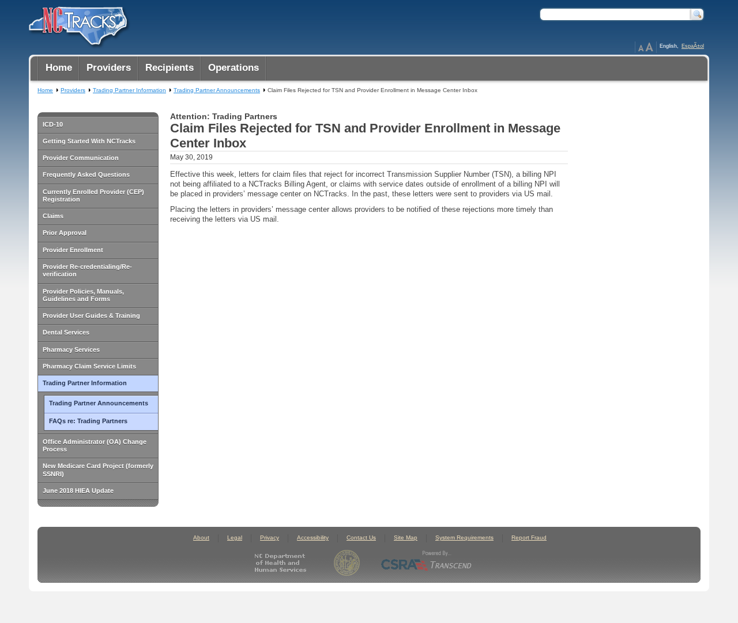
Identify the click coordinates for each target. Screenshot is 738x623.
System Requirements (464, 537)
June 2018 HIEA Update (78, 490)
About (201, 537)
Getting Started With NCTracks (89, 141)
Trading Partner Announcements (98, 403)
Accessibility (313, 537)
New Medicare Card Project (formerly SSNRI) (98, 469)
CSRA (427, 563)
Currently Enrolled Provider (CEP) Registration (93, 195)
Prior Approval (64, 232)
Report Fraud (529, 537)
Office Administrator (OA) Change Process (94, 445)
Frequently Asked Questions (86, 174)
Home (45, 90)
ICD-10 (53, 124)
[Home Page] (77, 23)
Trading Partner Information (85, 382)
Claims (53, 215)
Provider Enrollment (73, 249)
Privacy (269, 537)
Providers (73, 90)
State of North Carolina (347, 563)
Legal (234, 537)
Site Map (405, 537)
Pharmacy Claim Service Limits (89, 366)
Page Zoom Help (645, 47)
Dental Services (66, 332)
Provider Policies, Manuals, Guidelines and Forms (83, 295)
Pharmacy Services (71, 349)
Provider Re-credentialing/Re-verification (87, 270)
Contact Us (361, 537)
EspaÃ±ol (692, 46)
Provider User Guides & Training (91, 315)
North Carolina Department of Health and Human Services (283, 563)
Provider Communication (81, 157)
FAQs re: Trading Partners (88, 420)
